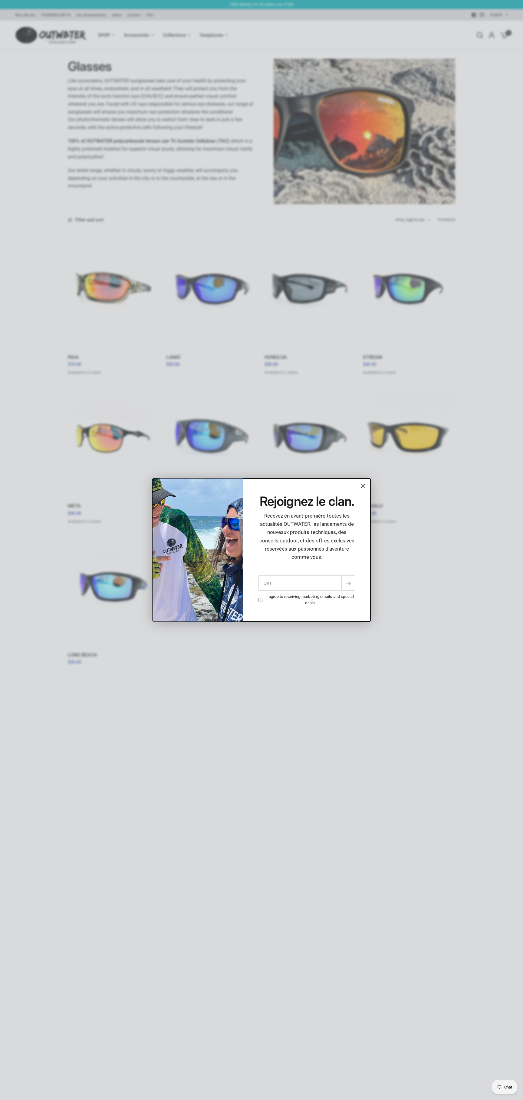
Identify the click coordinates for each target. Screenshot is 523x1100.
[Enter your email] (348, 583)
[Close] (362, 486)
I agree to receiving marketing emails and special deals (310, 599)
